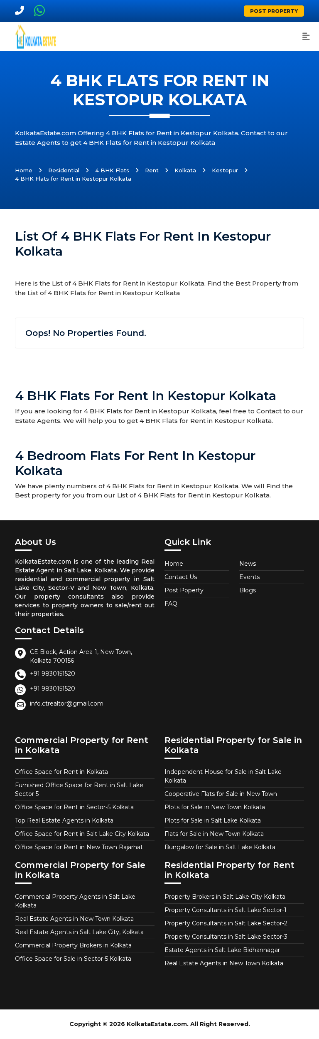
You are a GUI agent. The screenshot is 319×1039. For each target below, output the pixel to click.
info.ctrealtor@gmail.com (66, 703)
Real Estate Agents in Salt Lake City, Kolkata (79, 932)
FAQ (170, 603)
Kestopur (225, 170)
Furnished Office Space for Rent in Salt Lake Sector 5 (79, 789)
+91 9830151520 (52, 673)
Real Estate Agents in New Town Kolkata (74, 918)
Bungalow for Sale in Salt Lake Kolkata (219, 847)
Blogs (247, 590)
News (247, 563)
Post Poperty (184, 590)
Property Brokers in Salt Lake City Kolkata (224, 896)
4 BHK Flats (112, 170)
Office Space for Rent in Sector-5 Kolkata (74, 807)
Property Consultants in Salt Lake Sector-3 (225, 936)
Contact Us (180, 577)
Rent (152, 170)
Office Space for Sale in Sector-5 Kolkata (73, 958)
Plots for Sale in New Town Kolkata (214, 807)
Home (23, 170)
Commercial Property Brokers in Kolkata (73, 945)
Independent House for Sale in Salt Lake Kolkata (223, 776)
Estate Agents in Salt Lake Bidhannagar (222, 950)
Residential (63, 170)
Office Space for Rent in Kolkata (61, 772)
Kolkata (185, 170)
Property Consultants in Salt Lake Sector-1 (225, 910)
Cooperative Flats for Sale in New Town (220, 794)
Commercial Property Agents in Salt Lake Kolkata (75, 901)
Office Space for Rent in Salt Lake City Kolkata (82, 834)
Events (249, 577)
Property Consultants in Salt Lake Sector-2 (225, 923)
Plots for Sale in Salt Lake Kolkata (212, 820)
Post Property (274, 11)
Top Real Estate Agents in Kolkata (64, 820)
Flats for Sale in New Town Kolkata (214, 834)
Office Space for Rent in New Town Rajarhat (79, 847)
